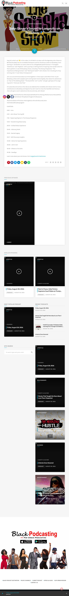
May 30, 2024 (38, 37)
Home (17, 49)
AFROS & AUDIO (48, 580)
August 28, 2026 (51, 294)
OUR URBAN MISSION (60, 580)
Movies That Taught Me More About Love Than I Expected (48, 316)
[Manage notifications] (61, 589)
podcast (29, 37)
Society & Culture (25, 49)
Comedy (40, 425)
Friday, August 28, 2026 (42, 308)
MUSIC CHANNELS (26, 580)
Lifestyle (40, 49)
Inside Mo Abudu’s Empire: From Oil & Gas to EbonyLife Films (50, 494)
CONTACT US (34, 582)
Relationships (41, 380)
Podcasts (34, 49)
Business (41, 362)
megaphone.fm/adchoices (38, 156)
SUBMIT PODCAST (37, 580)
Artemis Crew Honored (41, 334)
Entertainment (42, 412)
